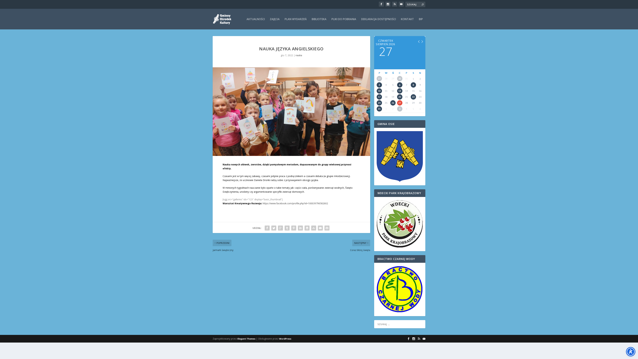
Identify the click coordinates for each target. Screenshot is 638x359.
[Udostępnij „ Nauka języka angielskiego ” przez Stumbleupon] (313, 228)
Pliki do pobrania (343, 19)
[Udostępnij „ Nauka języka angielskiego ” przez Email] (320, 228)
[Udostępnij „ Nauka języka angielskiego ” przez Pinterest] (293, 228)
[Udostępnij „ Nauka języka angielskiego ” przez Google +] (280, 228)
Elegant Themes (246, 338)
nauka (299, 55)
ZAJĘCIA (275, 19)
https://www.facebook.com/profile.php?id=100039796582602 (295, 203)
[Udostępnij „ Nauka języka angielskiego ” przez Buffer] (307, 228)
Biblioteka (319, 19)
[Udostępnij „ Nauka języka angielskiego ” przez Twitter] (273, 228)
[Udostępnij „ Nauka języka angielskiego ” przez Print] (327, 228)
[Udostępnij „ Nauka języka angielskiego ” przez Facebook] (267, 228)
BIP (421, 19)
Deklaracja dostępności (378, 19)
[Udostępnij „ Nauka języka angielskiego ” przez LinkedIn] (300, 228)
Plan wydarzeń (296, 19)
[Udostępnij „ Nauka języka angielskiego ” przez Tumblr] (287, 228)
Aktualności (256, 19)
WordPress (285, 338)
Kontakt (407, 19)
